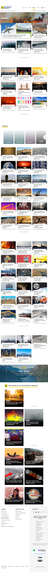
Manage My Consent (5, 520)
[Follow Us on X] (46, 512)
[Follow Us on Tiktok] (41, 512)
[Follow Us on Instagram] (36, 512)
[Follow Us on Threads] (44, 512)
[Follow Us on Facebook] (33, 512)
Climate (9, 10)
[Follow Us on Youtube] (38, 512)
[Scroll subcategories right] (45, 137)
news (5, 10)
